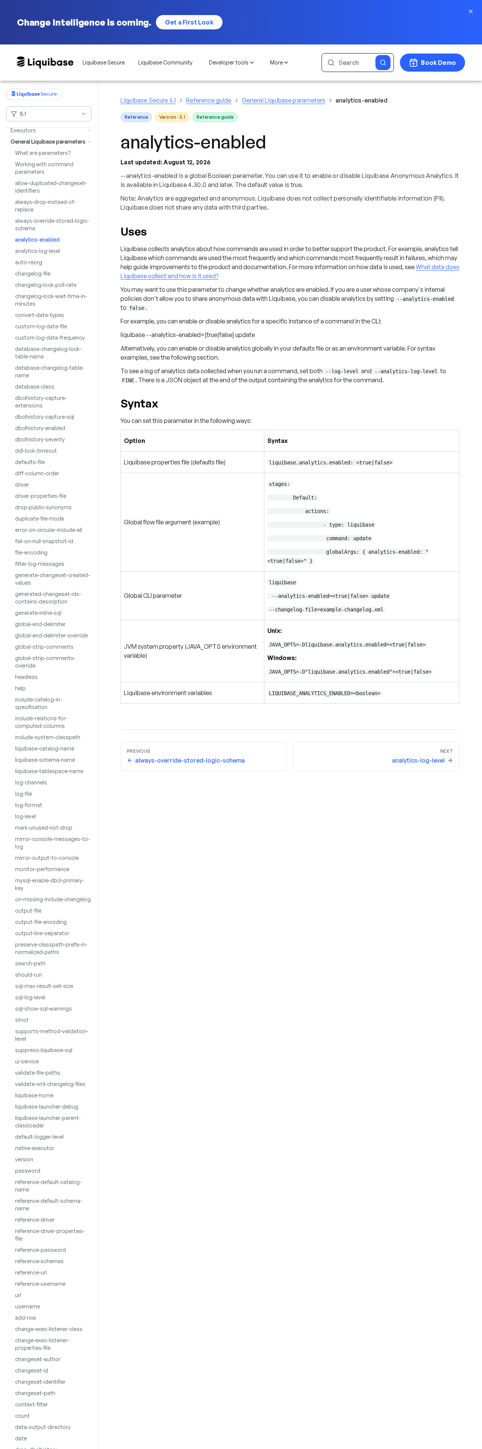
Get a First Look (189, 22)
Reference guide (208, 100)
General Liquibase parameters (283, 100)
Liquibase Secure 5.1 (148, 100)
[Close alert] (470, 11)
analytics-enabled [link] (361, 100)
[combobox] (49, 113)
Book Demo (438, 62)
